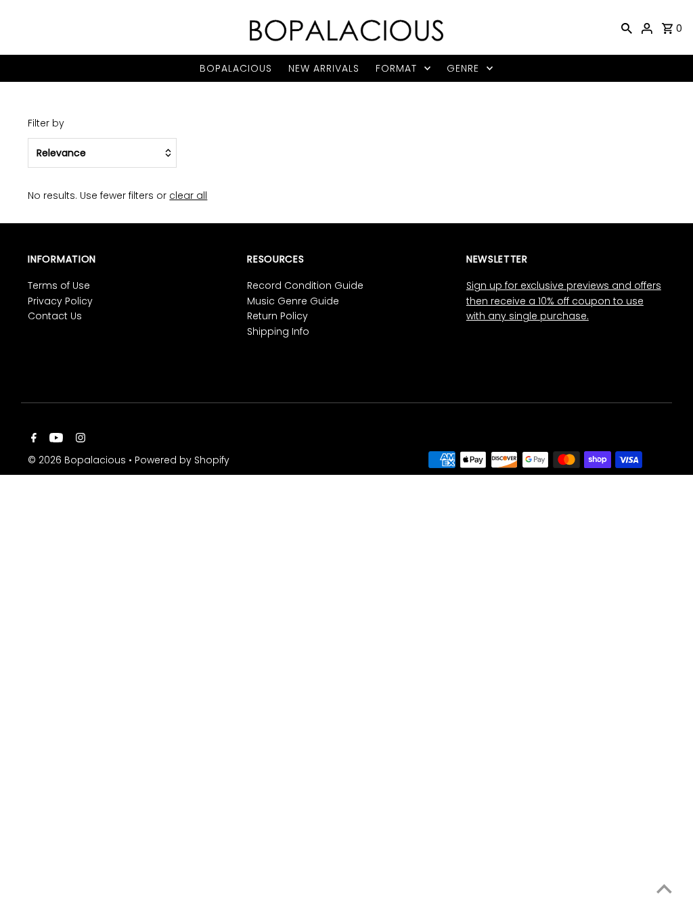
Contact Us (55, 316)
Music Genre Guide (293, 301)
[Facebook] (32, 439)
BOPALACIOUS (236, 68)
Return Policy (277, 316)
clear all (188, 195)
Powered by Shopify (182, 460)
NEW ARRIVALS (323, 68)
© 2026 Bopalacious (78, 460)
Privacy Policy (60, 301)
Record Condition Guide (305, 285)
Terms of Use (59, 285)
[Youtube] (54, 439)
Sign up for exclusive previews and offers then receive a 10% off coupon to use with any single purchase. (563, 301)
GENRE (463, 68)
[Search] (626, 27)
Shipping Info (278, 331)
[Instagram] (78, 439)
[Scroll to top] (664, 888)
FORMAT (396, 68)
